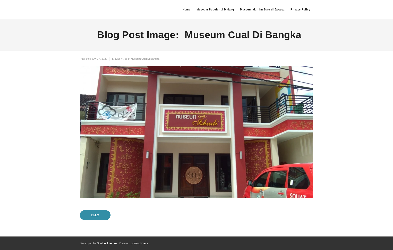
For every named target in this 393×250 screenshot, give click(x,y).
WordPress (141, 243)
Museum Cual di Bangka (145, 58)
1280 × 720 (121, 58)
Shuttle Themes (107, 243)
